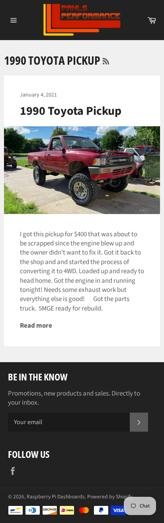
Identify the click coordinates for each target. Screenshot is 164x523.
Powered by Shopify (110, 496)
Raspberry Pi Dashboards (56, 496)
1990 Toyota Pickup (70, 111)
